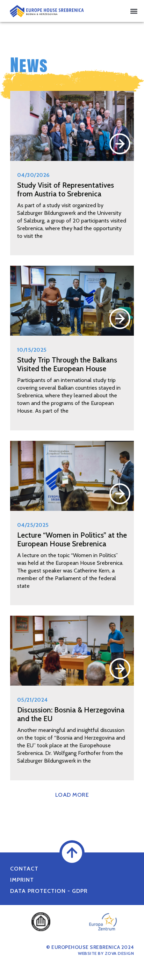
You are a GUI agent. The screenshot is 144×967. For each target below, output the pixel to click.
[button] (134, 11)
